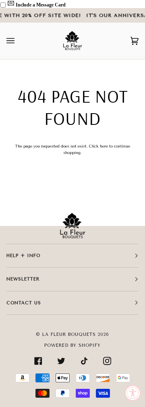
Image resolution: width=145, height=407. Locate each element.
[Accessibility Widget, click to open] (133, 393)
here (104, 146)
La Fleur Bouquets (69, 334)
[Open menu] (18, 41)
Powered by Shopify (72, 345)
